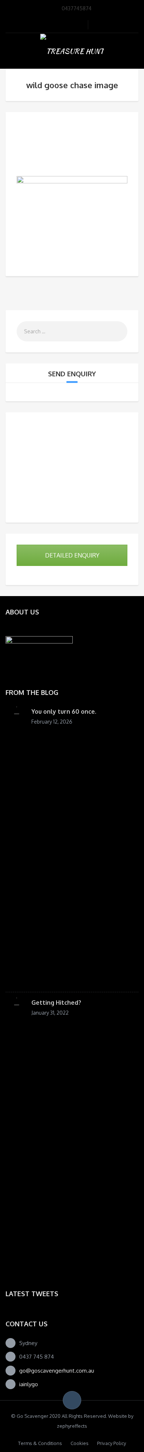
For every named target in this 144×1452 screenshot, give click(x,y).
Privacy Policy (111, 1443)
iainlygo (28, 1384)
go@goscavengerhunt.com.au (56, 1370)
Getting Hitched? (56, 1002)
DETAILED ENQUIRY (72, 555)
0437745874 (77, 8)
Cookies (80, 1443)
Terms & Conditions (40, 1443)
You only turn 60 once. (63, 711)
